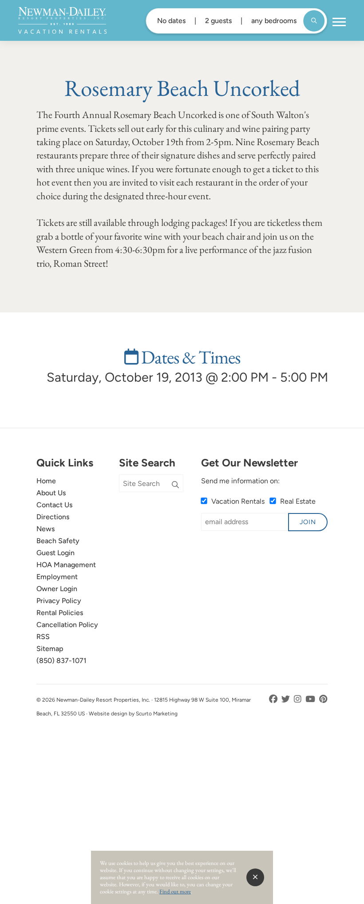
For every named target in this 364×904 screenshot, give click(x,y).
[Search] (175, 485)
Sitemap (49, 648)
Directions (52, 517)
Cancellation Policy (67, 624)
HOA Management (66, 565)
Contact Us (54, 505)
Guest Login (55, 553)
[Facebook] (274, 699)
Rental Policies (59, 612)
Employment (57, 576)
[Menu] (339, 22)
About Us (51, 493)
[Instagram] (298, 699)
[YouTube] (311, 699)
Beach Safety (57, 541)
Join (308, 522)
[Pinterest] (323, 699)
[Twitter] (286, 699)
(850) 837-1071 (61, 660)
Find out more (175, 891)
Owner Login (56, 588)
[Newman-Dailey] (62, 20)
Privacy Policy (58, 600)
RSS (43, 636)
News (45, 529)
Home (46, 481)
